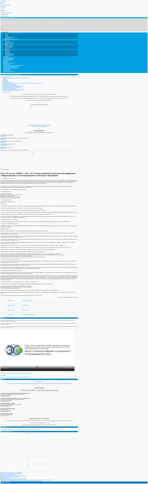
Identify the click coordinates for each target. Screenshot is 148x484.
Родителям (5, 44)
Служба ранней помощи (8, 58)
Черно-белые (3, 16)
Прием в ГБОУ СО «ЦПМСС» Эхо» (10, 39)
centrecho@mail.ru (6, 28)
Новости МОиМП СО (9, 42)
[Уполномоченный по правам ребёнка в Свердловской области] (13, 475)
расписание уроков (9, 46)
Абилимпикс (5, 60)
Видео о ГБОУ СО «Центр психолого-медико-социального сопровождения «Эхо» (16, 373)
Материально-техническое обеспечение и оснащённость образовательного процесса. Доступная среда (23, 83)
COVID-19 (7, 48)
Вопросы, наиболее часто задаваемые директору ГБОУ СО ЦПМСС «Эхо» (15, 377)
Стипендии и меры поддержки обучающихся (12, 87)
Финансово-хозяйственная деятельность (11, 85)
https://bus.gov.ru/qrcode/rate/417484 (39, 126)
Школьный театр (6, 69)
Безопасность (6, 56)
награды (6, 36)
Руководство (5, 81)
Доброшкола (5, 62)
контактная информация (10, 37)
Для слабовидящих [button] (4, 17)
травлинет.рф (9, 147)
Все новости (7, 41)
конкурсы (7, 51)
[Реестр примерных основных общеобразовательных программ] (13, 478)
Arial (1, 4)
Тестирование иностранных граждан (10, 68)
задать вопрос (46, 422)
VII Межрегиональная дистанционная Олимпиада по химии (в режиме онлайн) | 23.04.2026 (21, 429)
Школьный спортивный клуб (9, 63)
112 (27, 150)
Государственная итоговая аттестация (10, 66)
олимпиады (7, 52)
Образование (5, 79)
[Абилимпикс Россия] (4, 477)
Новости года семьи (9, 43)
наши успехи (7, 50)
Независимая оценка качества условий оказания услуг (14, 65)
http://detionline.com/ (39, 131)
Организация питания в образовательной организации (13, 89)
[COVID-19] (39, 385)
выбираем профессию (9, 53)
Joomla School (7, 481)
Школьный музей (6, 70)
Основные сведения (7, 76)
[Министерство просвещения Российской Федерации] (11, 472)
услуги (6, 35)
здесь (67, 96)
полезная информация (9, 45)
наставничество (8, 55)
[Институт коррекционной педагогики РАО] (9, 476)
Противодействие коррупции (9, 57)
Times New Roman (6, 4)
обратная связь (8, 38)
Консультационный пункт (8, 71)
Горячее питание (6, 64)
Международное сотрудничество (9, 88)
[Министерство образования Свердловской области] (11, 473)
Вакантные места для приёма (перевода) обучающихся (13, 86)
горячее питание (8, 47)
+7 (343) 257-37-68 (6, 27)
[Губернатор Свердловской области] (7, 474)
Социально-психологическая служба (10, 67)
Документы (5, 78)
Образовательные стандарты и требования (11, 90)
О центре (5, 32)
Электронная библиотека (8, 59)
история (6, 33)
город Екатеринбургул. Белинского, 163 (7, 26)
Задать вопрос (3, 375)
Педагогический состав (7, 82)
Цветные (7, 16)
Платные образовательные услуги (9, 84)
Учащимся (5, 49)
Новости (5, 40)
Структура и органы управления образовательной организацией (15, 77)
